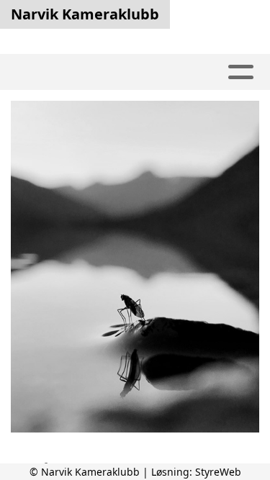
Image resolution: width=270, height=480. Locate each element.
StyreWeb (218, 472)
